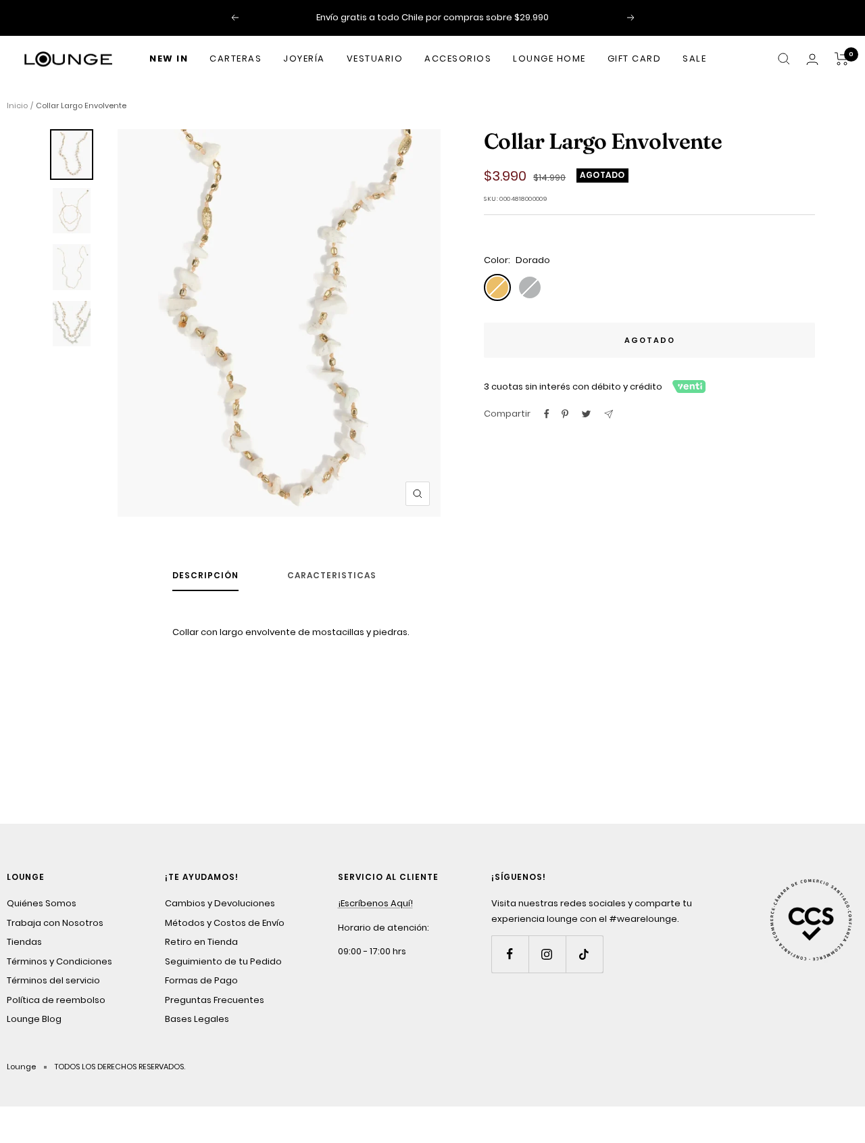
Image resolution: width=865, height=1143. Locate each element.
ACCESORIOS (457, 58)
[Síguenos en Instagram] (547, 954)
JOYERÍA (304, 58)
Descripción (205, 576)
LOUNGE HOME (549, 58)
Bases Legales (197, 1018)
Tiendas (24, 941)
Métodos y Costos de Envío (225, 922)
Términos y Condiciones (59, 961)
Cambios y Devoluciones (220, 903)
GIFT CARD (635, 58)
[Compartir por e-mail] (608, 414)
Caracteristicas (331, 576)
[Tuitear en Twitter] (586, 414)
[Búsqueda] (784, 59)
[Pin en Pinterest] (565, 414)
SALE (694, 58)
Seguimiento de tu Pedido (223, 961)
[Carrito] (842, 59)
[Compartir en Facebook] (546, 414)
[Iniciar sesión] (812, 59)
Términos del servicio (53, 980)
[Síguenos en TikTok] (584, 954)
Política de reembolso (56, 1000)
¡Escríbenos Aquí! (375, 903)
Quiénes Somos (41, 903)
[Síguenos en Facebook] (509, 954)
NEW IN (168, 58)
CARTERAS (235, 58)
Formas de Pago (201, 980)
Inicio (17, 105)
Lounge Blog (34, 1018)
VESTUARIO (375, 58)
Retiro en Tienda (201, 941)
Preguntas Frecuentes (214, 1000)
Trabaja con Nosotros (55, 922)
